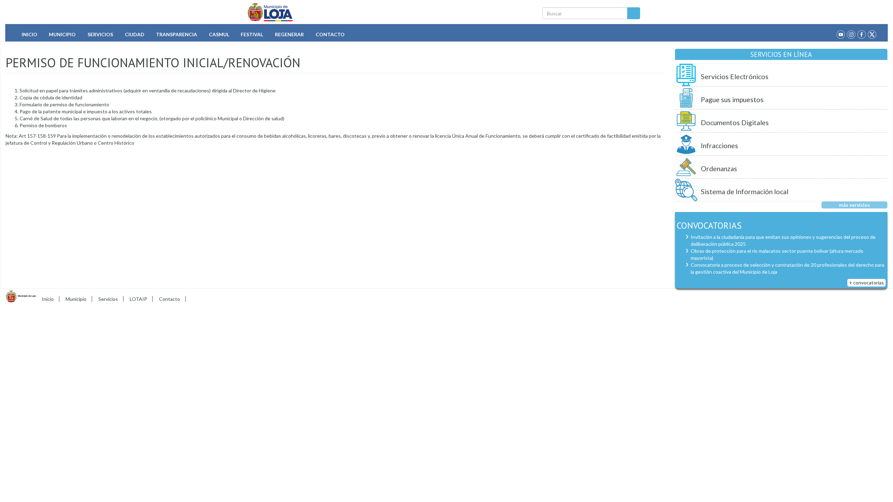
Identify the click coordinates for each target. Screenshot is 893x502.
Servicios (100, 34)
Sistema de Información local (744, 192)
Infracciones (719, 146)
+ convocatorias (866, 283)
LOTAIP (138, 299)
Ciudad (134, 34)
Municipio (62, 34)
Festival (252, 34)
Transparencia (176, 34)
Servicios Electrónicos (734, 77)
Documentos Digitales (735, 123)
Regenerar (289, 34)
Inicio (29, 34)
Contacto (330, 34)
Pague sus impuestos (732, 100)
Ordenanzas (719, 169)
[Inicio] (270, 12)
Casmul (219, 34)
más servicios (854, 205)
